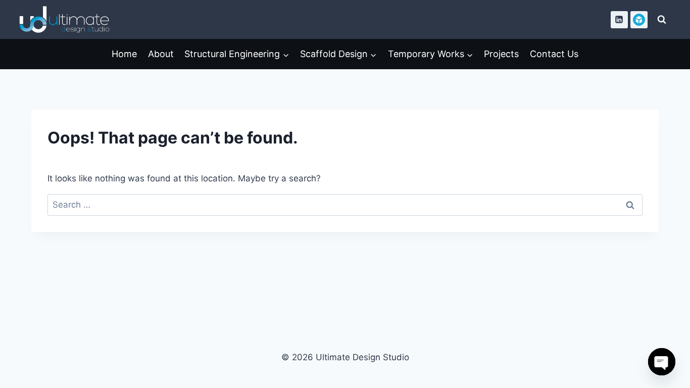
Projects (501, 53)
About (161, 53)
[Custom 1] (639, 19)
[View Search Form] (662, 20)
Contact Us (554, 53)
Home (124, 53)
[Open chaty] (661, 361)
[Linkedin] (619, 19)
